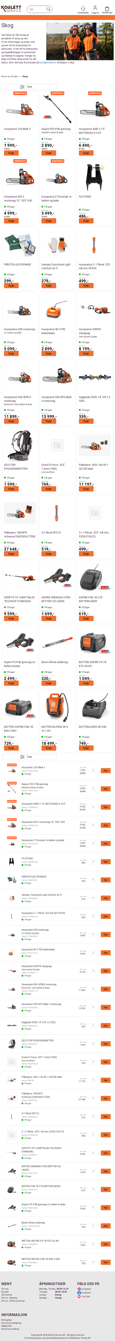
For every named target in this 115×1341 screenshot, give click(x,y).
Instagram (86, 1289)
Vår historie (6, 1295)
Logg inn (95, 8)
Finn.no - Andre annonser (13, 1301)
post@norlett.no (48, 62)
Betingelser (6, 1320)
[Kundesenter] (83, 8)
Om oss (5, 1289)
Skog (25, 76)
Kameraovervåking (10, 1329)
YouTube (85, 1296)
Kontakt (5, 1292)
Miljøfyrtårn (6, 1326)
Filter (29, 86)
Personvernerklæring (11, 1323)
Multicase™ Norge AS (81, 1338)
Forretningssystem (33, 1338)
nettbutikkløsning (54, 1338)
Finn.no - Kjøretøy (9, 1298)
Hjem (16, 76)
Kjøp (11, 153)
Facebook (86, 1292)
